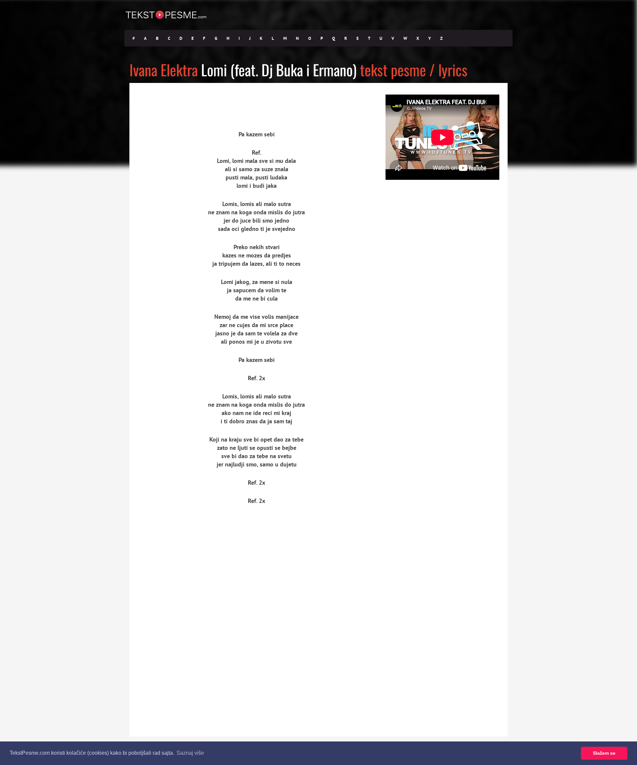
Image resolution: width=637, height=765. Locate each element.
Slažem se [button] (604, 753)
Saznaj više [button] (190, 753)
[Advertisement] (191, 101)
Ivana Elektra (163, 69)
